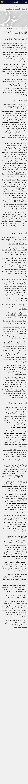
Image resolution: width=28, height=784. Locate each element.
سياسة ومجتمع (23, 6)
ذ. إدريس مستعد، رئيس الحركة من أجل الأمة (13, 33)
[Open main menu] (26, 2)
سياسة (16, 6)
